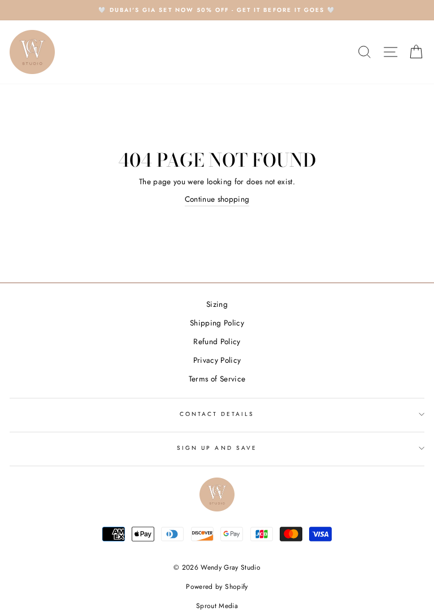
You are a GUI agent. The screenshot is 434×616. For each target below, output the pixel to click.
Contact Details (217, 414)
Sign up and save (217, 448)
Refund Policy (216, 341)
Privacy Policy (217, 360)
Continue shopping (217, 199)
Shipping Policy (217, 322)
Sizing (217, 304)
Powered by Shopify (217, 587)
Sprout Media (217, 606)
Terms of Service (217, 378)
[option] (217, 10)
